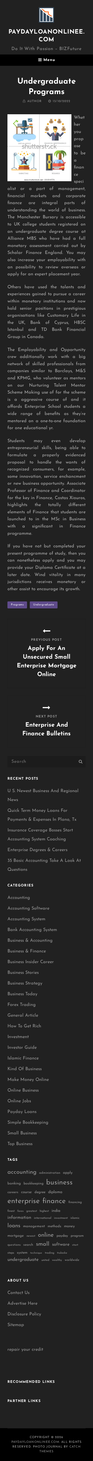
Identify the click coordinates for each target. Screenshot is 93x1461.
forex (20, 1211)
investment (61, 1218)
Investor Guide (22, 1048)
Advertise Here (22, 1303)
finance (54, 1201)
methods (54, 1226)
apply (68, 1173)
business (59, 1182)
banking (14, 1183)
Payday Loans (21, 1112)
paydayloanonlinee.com (35, 1442)
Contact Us (18, 1293)
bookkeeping (33, 1183)
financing (75, 1202)
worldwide (72, 1260)
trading (49, 1253)
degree (39, 1192)
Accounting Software (28, 908)
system (22, 1253)
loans (13, 1226)
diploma (55, 1192)
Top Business (19, 1144)
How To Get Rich (24, 1026)
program (77, 1235)
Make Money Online (28, 1080)
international (42, 1218)
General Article (22, 1015)
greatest (31, 1211)
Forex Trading (21, 1005)
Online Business (23, 1090)
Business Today (22, 994)
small (42, 1244)
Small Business (22, 1133)
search (28, 1244)
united (45, 1260)
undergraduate (43, 604)
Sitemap (15, 1325)
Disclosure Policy (24, 1314)
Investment (18, 1037)
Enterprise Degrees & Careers (37, 850)
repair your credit (25, 1349)
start (75, 1245)
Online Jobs (19, 1101)
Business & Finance (26, 951)
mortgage (15, 1236)
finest (11, 1211)
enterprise (23, 1201)
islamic (74, 1218)
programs (17, 604)
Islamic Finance (23, 1058)
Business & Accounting (30, 940)
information (19, 1218)
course (26, 1192)
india (56, 1211)
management (34, 1226)
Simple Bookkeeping (27, 1122)
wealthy (57, 1260)
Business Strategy (24, 983)
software (60, 1244)
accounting (21, 1172)
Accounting (18, 898)
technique (36, 1253)
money (69, 1226)
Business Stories (23, 973)
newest (31, 1235)
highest (44, 1211)
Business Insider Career (30, 962)
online (46, 1235)
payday (62, 1236)
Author (34, 101)
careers (12, 1192)
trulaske (62, 1253)
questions (14, 1244)
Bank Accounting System (32, 930)
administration (49, 1172)
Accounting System (26, 919)
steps (10, 1252)
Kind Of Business (24, 1069)
